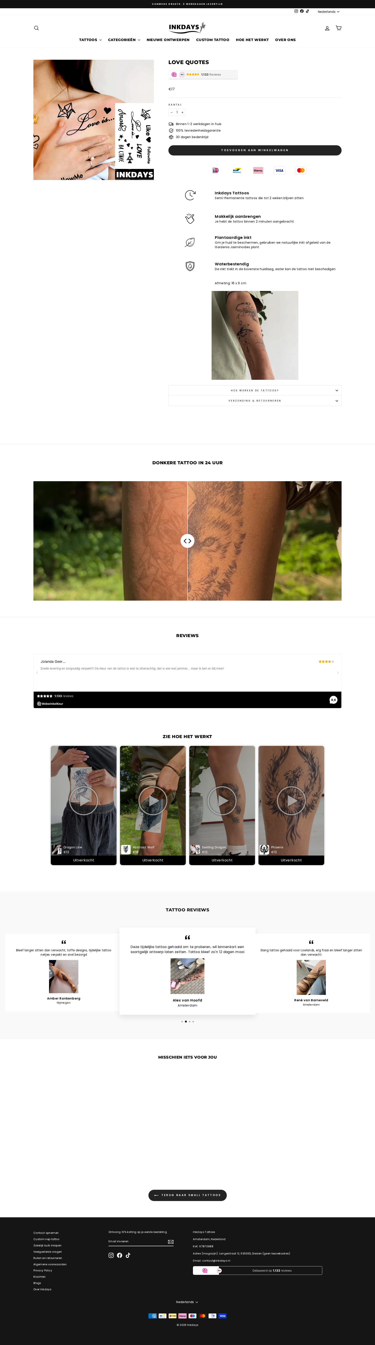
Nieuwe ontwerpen (168, 40)
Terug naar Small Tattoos (190, 1195)
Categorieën (122, 40)
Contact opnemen (46, 1233)
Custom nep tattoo (46, 1239)
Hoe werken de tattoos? (255, 390)
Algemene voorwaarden (50, 1264)
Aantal (175, 104)
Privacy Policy (42, 1270)
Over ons (285, 40)
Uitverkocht (83, 860)
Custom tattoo (212, 40)
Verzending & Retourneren (255, 400)
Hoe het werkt (252, 40)
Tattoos (88, 40)
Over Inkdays (42, 1289)
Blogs (37, 1283)
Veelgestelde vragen (47, 1252)
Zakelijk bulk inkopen (47, 1245)
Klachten (39, 1277)
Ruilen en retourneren (47, 1258)
